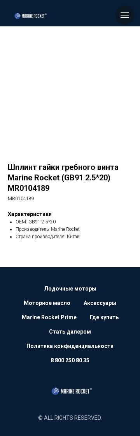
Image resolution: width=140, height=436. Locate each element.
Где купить (104, 317)
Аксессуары (100, 303)
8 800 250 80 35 (70, 360)
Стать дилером (70, 332)
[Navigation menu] (125, 15)
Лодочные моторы (70, 288)
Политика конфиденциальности (70, 346)
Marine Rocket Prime (49, 317)
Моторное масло (47, 303)
